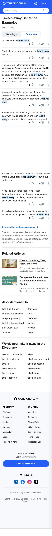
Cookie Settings (34, 431)
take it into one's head (38, 359)
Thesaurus (7, 417)
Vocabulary (7, 431)
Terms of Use (33, 436)
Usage (5, 436)
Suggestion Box (34, 441)
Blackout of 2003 (10, 327)
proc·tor (31, 327)
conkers (31, 322)
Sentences (31, 34)
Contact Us (32, 417)
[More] (48, 43)
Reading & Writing (11, 441)
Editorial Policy (33, 426)
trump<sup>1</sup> (12, 318)
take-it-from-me (9, 377)
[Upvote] (32, 44)
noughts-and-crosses (12, 313)
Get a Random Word (26, 463)
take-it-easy (33, 373)
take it (30, 354)
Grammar (7, 426)
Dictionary (7, 412)
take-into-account (35, 363)
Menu (45, 3)
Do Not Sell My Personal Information (26, 492)
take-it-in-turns (34, 377)
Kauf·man (32, 308)
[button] (35, 3)
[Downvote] (42, 44)
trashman (32, 318)
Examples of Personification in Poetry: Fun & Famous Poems (34, 280)
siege (30, 332)
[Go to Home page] (14, 3)
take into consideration (13, 354)
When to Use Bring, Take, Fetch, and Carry (32, 262)
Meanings (11, 34)
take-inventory (9, 368)
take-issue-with (34, 368)
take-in (5, 363)
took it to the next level (13, 322)
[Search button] (45, 10)
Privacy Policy (33, 422)
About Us (31, 412)
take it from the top (11, 359)
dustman (6, 332)
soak (29, 313)
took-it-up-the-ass (10, 308)
